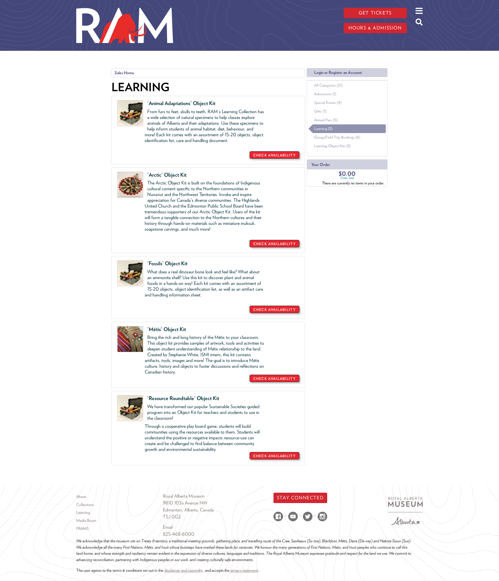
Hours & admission (375, 28)
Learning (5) (323, 128)
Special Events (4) (327, 102)
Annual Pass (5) (325, 120)
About (81, 496)
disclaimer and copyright (183, 570)
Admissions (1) (325, 94)
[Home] (124, 4)
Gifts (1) (320, 111)
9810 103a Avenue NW (185, 503)
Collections (85, 504)
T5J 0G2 (172, 517)
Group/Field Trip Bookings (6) (337, 137)
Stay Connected (300, 497)
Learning (83, 512)
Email (168, 527)
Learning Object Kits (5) (332, 146)
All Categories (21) (328, 85)
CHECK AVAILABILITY (274, 155)
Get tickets (375, 13)
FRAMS (82, 528)
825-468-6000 (178, 534)
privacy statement (244, 570)
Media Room (86, 520)
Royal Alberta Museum (183, 496)
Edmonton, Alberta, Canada (188, 510)
